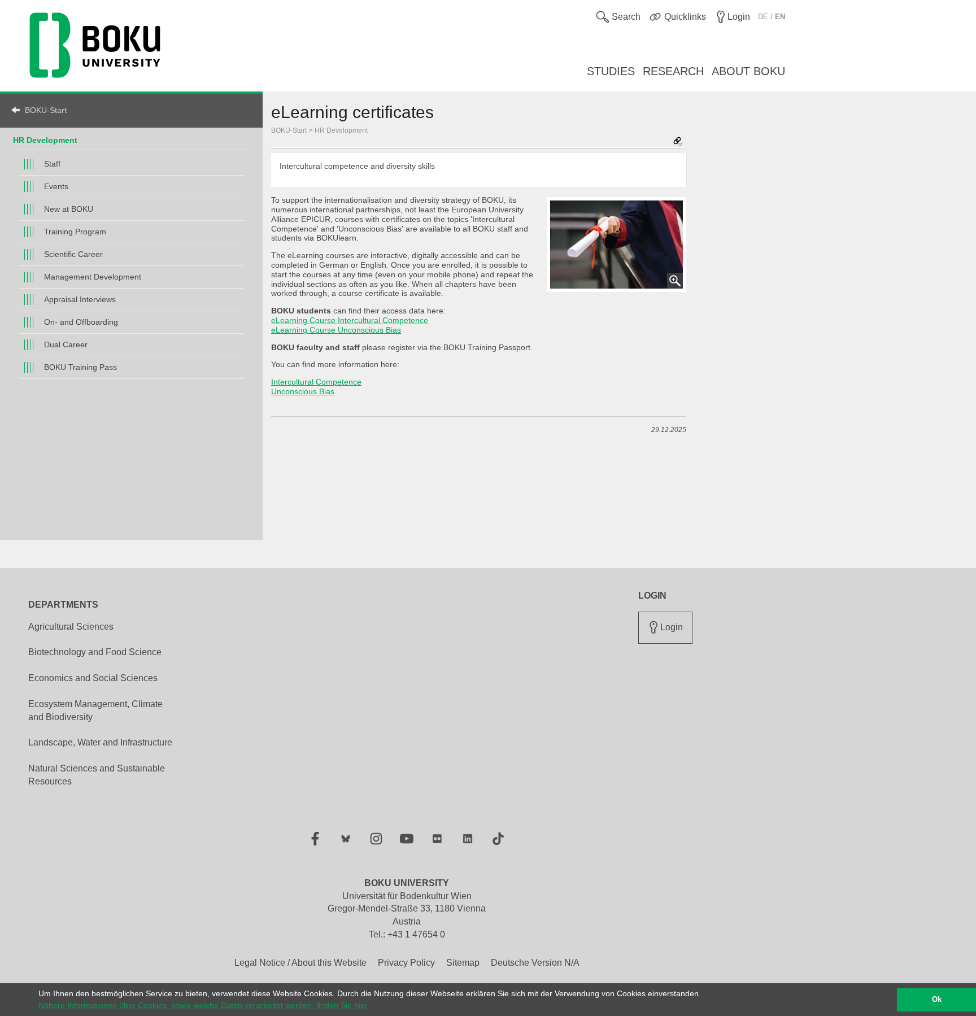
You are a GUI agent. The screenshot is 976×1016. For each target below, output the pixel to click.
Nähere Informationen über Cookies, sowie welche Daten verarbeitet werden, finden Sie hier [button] (203, 1005)
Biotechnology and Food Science (95, 652)
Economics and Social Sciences (93, 678)
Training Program (75, 231)
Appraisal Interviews (80, 299)
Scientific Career (73, 254)
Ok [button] (937, 1000)
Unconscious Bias (302, 391)
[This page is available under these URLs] (677, 142)
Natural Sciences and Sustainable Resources (96, 775)
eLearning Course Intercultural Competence (349, 320)
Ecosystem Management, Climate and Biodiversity (95, 710)
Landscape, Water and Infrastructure (100, 742)
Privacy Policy (406, 962)
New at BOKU (68, 208)
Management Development (92, 276)
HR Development (341, 130)
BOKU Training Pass (80, 367)
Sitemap (463, 962)
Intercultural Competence (316, 381)
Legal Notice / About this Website (300, 962)
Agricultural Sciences (71, 626)
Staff (52, 163)
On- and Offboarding (81, 321)
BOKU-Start (46, 110)
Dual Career (66, 344)
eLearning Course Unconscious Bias (336, 329)
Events (56, 186)
